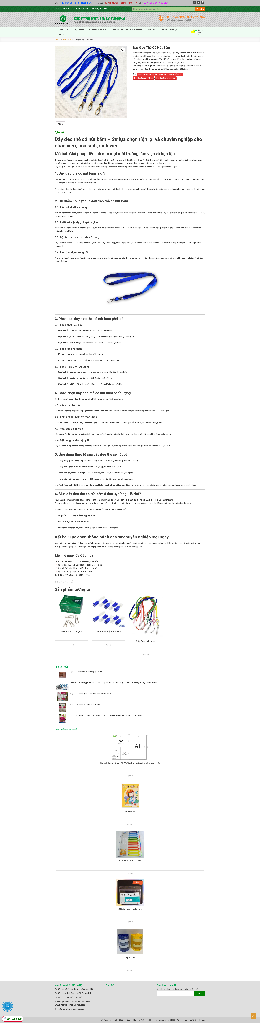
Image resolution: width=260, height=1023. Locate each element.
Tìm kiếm (200, 9)
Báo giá (151, 30)
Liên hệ (61, 35)
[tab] (60, 124)
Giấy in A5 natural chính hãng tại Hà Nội (85, 704)
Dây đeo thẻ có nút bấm (143, 78)
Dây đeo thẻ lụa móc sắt (165, 78)
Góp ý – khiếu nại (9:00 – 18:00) (139, 1020)
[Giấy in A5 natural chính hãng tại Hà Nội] (62, 707)
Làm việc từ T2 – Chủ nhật (195, 1020)
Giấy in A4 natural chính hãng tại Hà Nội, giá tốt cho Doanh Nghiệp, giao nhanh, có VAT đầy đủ (106, 715)
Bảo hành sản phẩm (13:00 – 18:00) (168, 1020)
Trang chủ (63, 30)
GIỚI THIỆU (79, 30)
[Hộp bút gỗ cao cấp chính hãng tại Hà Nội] (62, 675)
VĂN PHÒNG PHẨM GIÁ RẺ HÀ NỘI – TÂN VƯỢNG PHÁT (81, 9)
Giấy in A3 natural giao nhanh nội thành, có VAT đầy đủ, (91, 693)
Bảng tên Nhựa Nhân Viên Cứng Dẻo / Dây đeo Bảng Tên (160, 74)
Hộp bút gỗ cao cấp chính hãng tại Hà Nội (86, 672)
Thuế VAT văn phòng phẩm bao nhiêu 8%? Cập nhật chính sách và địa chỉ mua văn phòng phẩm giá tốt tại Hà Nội (113, 683)
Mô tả (60, 124)
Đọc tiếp (71, 645)
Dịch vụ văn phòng (98, 30)
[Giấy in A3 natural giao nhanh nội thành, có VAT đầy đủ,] (62, 696)
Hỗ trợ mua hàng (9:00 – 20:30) (112, 1020)
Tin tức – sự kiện (168, 30)
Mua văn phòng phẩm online (127, 30)
